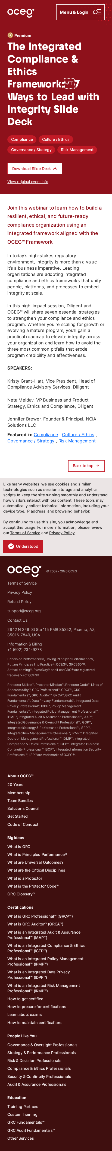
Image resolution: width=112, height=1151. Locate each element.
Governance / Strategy (31, 149)
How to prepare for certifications (36, 1006)
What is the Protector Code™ (33, 886)
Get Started (17, 816)
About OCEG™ (20, 776)
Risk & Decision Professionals (34, 1060)
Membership (18, 792)
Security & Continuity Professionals (39, 1076)
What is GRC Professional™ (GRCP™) (40, 916)
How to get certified (25, 998)
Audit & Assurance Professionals (36, 1084)
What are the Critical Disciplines (36, 870)
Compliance (22, 139)
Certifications (20, 907)
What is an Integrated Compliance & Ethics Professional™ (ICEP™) (46, 948)
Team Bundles (20, 800)
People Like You (21, 1035)
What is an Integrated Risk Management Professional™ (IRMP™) (43, 988)
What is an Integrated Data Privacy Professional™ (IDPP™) (38, 975)
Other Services (20, 1138)
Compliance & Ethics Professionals (39, 1068)
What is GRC (18, 846)
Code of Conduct (22, 824)
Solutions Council (23, 808)
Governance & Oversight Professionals (42, 1044)
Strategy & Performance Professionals (41, 1052)
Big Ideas (15, 837)
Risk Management (77, 149)
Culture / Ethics (56, 139)
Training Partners (22, 1106)
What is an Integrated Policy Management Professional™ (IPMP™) (45, 961)
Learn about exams (24, 1014)
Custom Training (22, 1114)
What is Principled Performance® (37, 854)
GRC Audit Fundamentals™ (31, 1130)
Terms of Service (25, 532)
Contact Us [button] (17, 620)
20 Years (15, 784)
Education (16, 1097)
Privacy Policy (61, 532)
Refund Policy (19, 601)
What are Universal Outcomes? (35, 862)
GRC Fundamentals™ (26, 1122)
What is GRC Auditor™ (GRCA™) (35, 924)
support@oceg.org (24, 610)
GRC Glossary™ (21, 894)
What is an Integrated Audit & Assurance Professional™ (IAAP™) (43, 935)
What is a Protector (24, 878)
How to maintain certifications (34, 1022)
